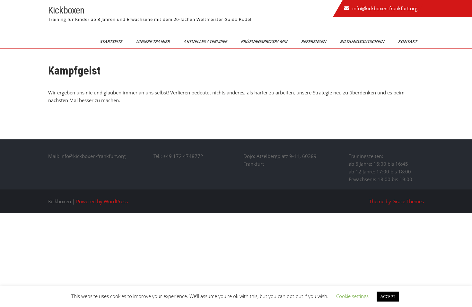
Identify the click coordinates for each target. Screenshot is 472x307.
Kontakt (408, 41)
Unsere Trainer (153, 41)
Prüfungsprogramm (264, 41)
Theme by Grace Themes (396, 201)
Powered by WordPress (102, 201)
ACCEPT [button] (387, 296)
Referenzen (314, 41)
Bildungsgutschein (362, 41)
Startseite (111, 41)
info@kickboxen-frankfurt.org (384, 8)
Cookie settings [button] (352, 296)
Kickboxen (66, 10)
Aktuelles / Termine (206, 41)
